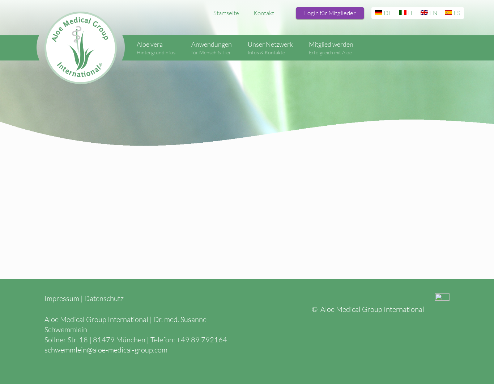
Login (330, 13)
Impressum (61, 298)
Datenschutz (104, 298)
